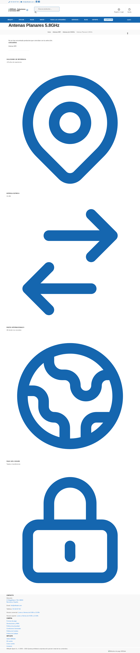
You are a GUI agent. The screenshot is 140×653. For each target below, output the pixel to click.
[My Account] (27, 10)
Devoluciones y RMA (13, 623)
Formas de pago (12, 621)
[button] (129, 26)
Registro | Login (119, 12)
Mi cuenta (10, 641)
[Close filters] (9, 57)
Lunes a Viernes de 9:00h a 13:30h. (29, 612)
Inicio (49, 32)
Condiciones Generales (14, 628)
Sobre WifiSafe (11, 639)
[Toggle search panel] (29, 10)
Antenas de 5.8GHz (69, 32)
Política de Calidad (12, 633)
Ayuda (129, 12)
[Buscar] (35, 12)
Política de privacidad (13, 626)
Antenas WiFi (57, 32)
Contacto (9, 646)
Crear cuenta (11, 643)
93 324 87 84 (15, 2)
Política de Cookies (12, 631)
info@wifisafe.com (28, 2)
